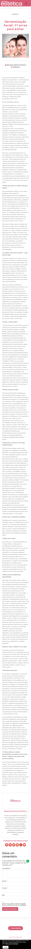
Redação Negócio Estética (15, 811)
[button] (26, 3)
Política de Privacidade (11, 944)
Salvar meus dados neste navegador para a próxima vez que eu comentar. (14, 904)
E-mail (4, 888)
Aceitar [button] (5, 947)
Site (3, 895)
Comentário (6, 868)
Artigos (15, 14)
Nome (4, 881)
